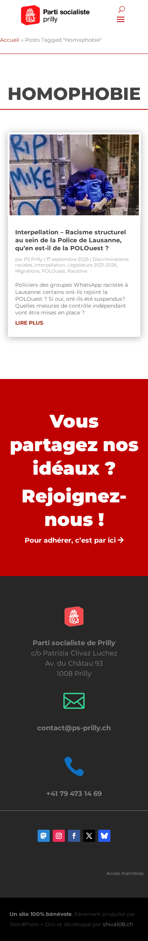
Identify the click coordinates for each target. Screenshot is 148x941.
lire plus (29, 322)
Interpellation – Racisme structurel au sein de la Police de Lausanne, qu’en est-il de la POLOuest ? (70, 240)
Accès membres (124, 873)
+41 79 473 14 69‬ (74, 793)
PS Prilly (33, 259)
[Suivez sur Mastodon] (44, 836)
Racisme (77, 271)
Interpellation (50, 265)
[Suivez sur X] (89, 836)
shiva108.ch (118, 924)
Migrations (27, 271)
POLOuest (53, 271)
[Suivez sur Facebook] (74, 836)
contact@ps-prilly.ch (74, 728)
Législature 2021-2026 (92, 265)
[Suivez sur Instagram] (59, 836)
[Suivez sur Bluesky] (104, 836)
